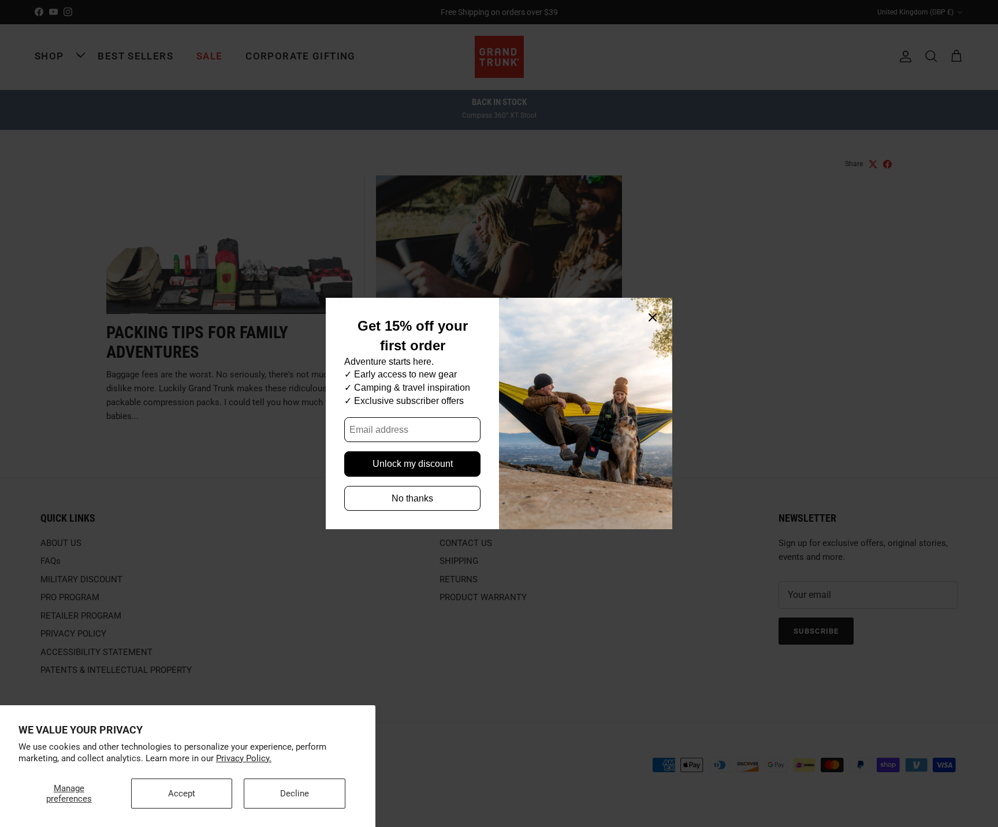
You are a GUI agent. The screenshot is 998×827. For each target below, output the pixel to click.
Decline (294, 793)
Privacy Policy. (243, 758)
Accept (181, 793)
